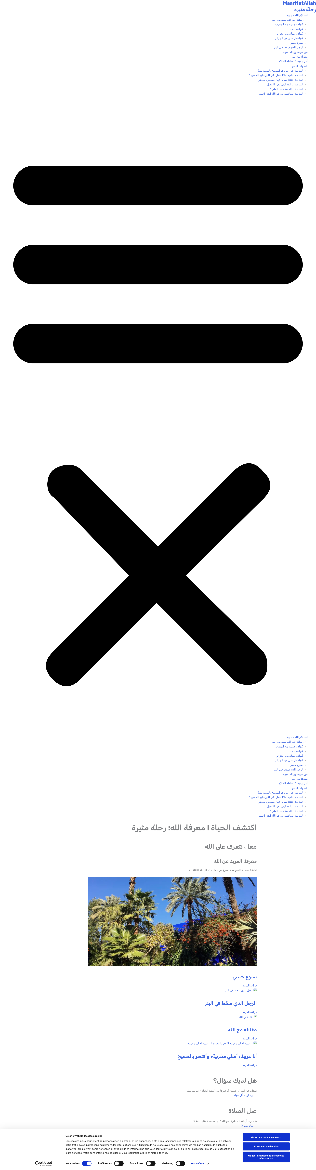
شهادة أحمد (296, 29)
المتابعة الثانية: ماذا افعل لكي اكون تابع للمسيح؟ (276, 75)
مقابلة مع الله (300, 56)
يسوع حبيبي (296, 42)
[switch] (119, 1163)
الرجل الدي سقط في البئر (288, 47)
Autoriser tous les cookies (266, 1137)
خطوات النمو (300, 66)
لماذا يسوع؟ (246, 1125)
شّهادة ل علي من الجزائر (289, 38)
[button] (158, 417)
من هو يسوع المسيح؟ (295, 52)
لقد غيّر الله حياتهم (297, 15)
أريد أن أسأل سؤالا (243, 1095)
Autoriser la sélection (266, 1146)
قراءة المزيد (250, 985)
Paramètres (198, 1163)
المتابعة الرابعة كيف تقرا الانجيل (285, 84)
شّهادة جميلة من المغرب (289, 24)
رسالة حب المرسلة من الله (287, 19)
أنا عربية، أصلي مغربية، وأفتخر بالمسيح (217, 1056)
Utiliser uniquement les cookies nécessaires (266, 1156)
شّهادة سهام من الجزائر (289, 33)
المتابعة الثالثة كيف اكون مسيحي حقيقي (280, 79)
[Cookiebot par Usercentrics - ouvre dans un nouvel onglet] (43, 1163)
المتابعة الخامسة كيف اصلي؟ (286, 89)
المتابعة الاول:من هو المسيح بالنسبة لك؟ (280, 70)
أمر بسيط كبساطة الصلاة (293, 61)
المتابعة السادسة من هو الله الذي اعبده (281, 93)
